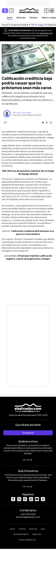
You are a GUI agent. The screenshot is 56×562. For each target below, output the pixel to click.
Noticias (21, 17)
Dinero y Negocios (27, 539)
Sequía (5, 25)
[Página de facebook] (13, 500)
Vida (43, 529)
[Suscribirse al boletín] (5, 10)
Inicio (10, 17)
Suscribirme (28, 432)
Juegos (41, 25)
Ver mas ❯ (27, 459)
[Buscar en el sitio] (11, 10)
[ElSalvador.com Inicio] (28, 10)
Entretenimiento (21, 534)
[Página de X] (19, 500)
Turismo (33, 17)
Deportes (36, 534)
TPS (32, 25)
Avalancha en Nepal (19, 25)
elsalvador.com (46, 33)
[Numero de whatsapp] (31, 500)
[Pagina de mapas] (46, 10)
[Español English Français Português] (52, 10)
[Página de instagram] (25, 500)
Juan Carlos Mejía (23, 112)
